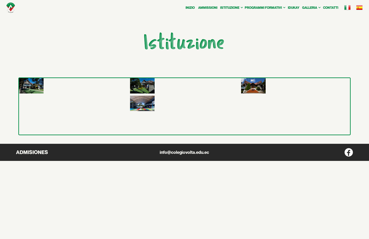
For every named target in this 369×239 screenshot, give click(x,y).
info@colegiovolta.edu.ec (184, 152)
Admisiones (32, 152)
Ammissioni (207, 7)
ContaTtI (330, 7)
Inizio (190, 7)
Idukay (293, 7)
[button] (231, 7)
